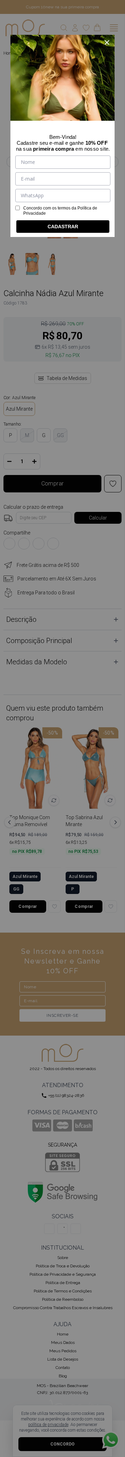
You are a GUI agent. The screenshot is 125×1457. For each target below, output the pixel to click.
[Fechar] (107, 42)
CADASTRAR (63, 226)
